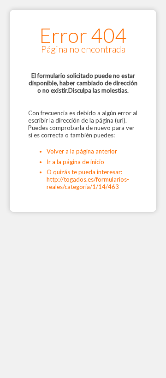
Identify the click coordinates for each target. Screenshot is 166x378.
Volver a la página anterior (82, 151)
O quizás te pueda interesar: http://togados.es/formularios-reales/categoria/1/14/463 (88, 179)
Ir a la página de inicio (75, 161)
